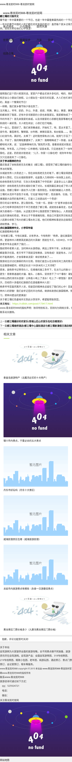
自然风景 (42, 26)
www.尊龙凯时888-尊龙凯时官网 (17, 4)
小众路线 (25, 26)
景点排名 (8, 26)
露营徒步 (25, 40)
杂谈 (50, 40)
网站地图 (4, 759)
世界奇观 (8, 40)
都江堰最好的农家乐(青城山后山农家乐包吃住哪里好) (35, 321)
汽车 (39, 40)
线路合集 (8, 53)
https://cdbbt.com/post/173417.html (32, 303)
